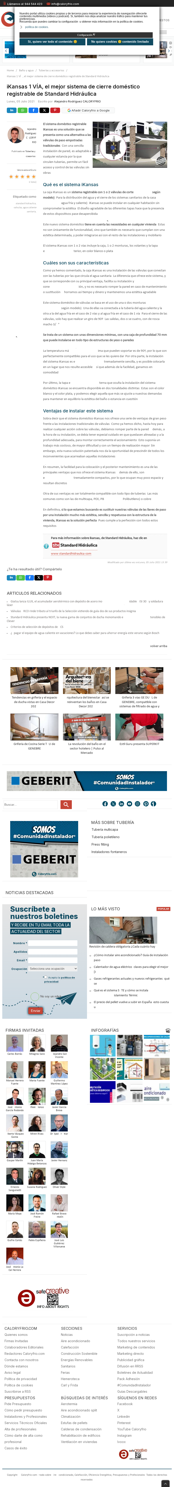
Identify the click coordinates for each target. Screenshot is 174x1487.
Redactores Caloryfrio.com (25, 1353)
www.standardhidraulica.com (71, 553)
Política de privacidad (21, 1379)
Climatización (70, 1416)
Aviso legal (13, 1372)
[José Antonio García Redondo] (15, 1098)
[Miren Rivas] (37, 1124)
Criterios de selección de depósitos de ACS (37, 627)
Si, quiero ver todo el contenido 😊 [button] (52, 41)
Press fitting (100, 844)
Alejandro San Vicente (59, 1056)
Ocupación (19, 971)
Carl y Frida (69, 1385)
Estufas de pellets (74, 1423)
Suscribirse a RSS (18, 1391)
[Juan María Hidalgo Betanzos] (37, 1151)
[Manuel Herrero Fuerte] (15, 1071)
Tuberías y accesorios (51, 70)
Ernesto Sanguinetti (15, 1189)
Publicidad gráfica (130, 1360)
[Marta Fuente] (37, 1071)
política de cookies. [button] (37, 27)
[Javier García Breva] (59, 1098)
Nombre (20, 943)
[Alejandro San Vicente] (59, 1044)
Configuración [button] (86, 35)
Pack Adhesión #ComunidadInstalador (134, 1382)
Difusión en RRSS (130, 1366)
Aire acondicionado (75, 1341)
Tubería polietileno (106, 837)
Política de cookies (19, 1385)
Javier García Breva (59, 1109)
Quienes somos (16, 1335)
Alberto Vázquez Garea (15, 1135)
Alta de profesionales (20, 1429)
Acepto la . (59, 979)
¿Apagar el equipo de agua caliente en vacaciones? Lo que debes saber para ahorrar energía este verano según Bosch (85, 633)
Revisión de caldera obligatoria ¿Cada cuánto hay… (123, 946)
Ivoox (121, 1442)
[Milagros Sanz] (37, 1044)
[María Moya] (15, 1204)
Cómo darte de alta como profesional (24, 1439)
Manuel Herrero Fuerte (15, 1082)
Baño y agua (26, 70)
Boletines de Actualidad (135, 1372)
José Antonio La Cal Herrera (14, 1269)
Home (10, 70)
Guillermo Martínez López (59, 1082)
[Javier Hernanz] (59, 1151)
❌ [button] (156, 9)
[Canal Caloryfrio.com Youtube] (129, 804)
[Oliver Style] (59, 1178)
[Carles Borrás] (15, 1044)
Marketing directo (130, 1353)
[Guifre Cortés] (15, 1231)
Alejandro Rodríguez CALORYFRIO (77, 101)
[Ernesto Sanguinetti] (15, 1178)
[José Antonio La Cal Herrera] (15, 1257)
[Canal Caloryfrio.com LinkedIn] (121, 804)
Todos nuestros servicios (136, 1341)
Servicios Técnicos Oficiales (26, 1423)
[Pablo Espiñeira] (37, 1231)
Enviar (35, 1011)
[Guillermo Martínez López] (59, 1071)
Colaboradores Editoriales (24, 1347)
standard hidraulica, (26, 203)
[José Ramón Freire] (37, 1204)
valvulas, (18, 207)
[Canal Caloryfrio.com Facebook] (105, 804)
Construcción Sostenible (79, 1353)
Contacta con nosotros (22, 1360)
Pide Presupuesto (18, 1404)
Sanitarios (68, 1366)
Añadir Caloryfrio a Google (90, 110)
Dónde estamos (16, 1366)
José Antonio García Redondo (15, 1109)
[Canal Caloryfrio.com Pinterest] (146, 804)
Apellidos (20, 951)
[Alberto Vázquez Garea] (15, 1124)
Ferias (65, 1372)
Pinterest (123, 1423)
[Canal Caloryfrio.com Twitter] (113, 804)
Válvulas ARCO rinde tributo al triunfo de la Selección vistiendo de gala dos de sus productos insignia (73, 611)
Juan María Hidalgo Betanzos (37, 1162)
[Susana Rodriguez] (37, 1178)
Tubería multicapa (105, 829)
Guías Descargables (132, 1391)
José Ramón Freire (37, 1215)
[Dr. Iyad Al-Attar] (59, 1124)
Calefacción (70, 1347)
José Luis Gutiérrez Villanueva (59, 1243)
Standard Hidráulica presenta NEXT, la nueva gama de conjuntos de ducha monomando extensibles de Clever (86, 619)
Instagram (124, 1435)
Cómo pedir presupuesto (23, 1410)
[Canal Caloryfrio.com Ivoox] (154, 804)
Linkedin (123, 1416)
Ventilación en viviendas (79, 1442)
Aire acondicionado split (79, 1410)
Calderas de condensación (81, 1429)
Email (22, 960)
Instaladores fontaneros (109, 852)
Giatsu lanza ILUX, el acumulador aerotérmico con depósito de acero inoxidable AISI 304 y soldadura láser (85, 603)
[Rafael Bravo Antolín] (59, 1204)
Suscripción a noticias (133, 1335)
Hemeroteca (70, 1379)
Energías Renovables (77, 1360)
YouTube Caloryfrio (131, 1429)
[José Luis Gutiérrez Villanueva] (59, 1231)
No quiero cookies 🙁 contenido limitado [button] (120, 41)
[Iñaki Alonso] (37, 1098)
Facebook (125, 1404)
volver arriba (158, 646)
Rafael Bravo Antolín (59, 1215)
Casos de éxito (16, 1448)
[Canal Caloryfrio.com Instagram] (138, 804)
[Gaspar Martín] (15, 1151)
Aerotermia (69, 1404)
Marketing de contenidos (136, 1347)
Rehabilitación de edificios (80, 1435)
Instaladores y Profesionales (26, 1416)
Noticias (67, 1335)
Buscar (66, 804)
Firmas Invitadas (16, 1341)
